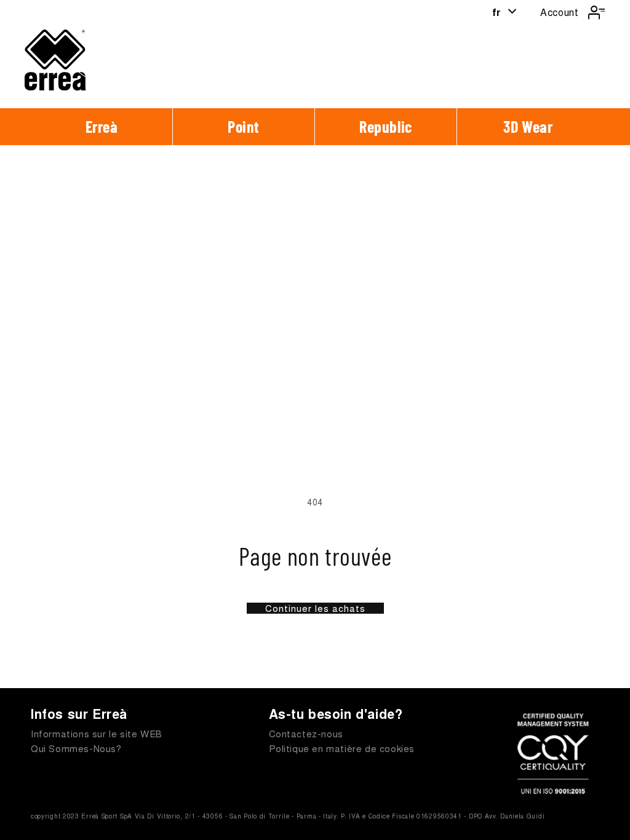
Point (244, 126)
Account (559, 12)
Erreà (102, 126)
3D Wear (527, 126)
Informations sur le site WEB (96, 733)
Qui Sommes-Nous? (76, 748)
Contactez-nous (306, 733)
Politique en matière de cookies (342, 748)
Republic (385, 126)
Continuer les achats (315, 608)
